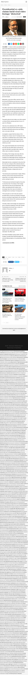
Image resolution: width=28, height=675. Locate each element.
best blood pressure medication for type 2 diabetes (10, 558)
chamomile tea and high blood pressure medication (10, 581)
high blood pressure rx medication (16, 376)
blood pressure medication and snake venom (14, 603)
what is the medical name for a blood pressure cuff (15, 472)
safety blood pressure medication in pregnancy (17, 424)
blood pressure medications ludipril (7, 432)
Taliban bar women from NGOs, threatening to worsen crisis (7, 280)
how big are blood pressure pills (11, 611)
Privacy (23, 257)
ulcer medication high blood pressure (14, 653)
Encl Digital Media (17, 347)
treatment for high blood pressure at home (12, 500)
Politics (19, 257)
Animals (9, 257)
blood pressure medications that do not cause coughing (11, 505)
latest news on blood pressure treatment (12, 483)
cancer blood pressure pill (13, 520)
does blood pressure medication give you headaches (14, 449)
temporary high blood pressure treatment (8, 622)
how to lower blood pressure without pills (17, 668)
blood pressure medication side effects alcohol (16, 386)
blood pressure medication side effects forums (13, 617)
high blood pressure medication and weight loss (14, 418)
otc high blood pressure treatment (7, 351)
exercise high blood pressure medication (8, 499)
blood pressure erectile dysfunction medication (18, 525)
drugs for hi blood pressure (9, 647)
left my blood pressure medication (20, 606)
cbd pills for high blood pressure (6, 633)
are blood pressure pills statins (20, 467)
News (24, 16)
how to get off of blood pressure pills (16, 380)
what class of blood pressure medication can (14, 553)
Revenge (4, 258)
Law (16, 257)
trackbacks (15, 328)
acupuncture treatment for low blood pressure (18, 365)
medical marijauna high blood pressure (12, 478)
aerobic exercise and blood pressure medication (10, 363)
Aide (6, 257)
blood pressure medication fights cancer (19, 371)
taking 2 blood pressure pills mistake (11, 648)
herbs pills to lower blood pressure (12, 489)
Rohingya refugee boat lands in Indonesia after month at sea (20, 280)
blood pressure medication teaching (18, 438)
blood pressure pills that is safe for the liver (14, 352)
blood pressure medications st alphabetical (13, 401)
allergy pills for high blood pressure (11, 422)
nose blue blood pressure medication (14, 358)
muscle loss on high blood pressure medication (15, 628)
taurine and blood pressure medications (20, 408)
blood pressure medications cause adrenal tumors (15, 494)
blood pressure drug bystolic (8, 399)
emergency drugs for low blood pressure (8, 639)
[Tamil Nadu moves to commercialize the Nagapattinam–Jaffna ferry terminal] (7, 292)
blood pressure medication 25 (14, 443)
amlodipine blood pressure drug (17, 572)
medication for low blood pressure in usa (8, 597)
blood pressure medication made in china (17, 623)
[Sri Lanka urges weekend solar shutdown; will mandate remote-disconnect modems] (20, 308)
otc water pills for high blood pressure (11, 433)
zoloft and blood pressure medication (15, 519)
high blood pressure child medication (9, 357)
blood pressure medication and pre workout (14, 634)
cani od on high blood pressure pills (16, 592)
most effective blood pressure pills (15, 444)
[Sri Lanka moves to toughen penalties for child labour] (7, 308)
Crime (13, 257)
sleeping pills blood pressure (15, 393)
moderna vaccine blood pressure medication (9, 369)
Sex (7, 258)
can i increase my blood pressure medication (16, 587)
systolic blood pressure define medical (17, 640)
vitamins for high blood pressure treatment (9, 667)
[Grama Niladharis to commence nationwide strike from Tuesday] (20, 292)
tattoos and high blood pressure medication (9, 542)
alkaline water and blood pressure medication (12, 657)
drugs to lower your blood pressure (18, 407)
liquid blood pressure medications (19, 605)
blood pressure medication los (15, 455)
